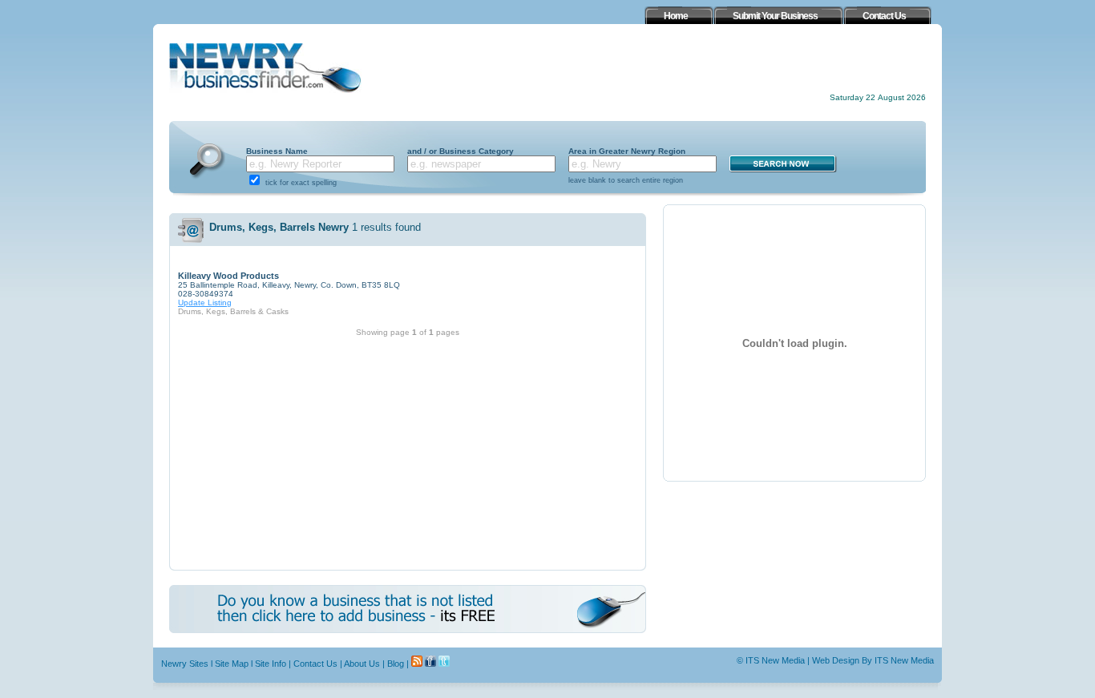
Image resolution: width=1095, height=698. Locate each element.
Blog (395, 663)
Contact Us (315, 663)
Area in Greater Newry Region (626, 151)
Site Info (270, 663)
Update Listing (205, 302)
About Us (362, 663)
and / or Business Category (460, 151)
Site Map (231, 663)
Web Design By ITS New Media (873, 660)
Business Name (277, 151)
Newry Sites (184, 663)
